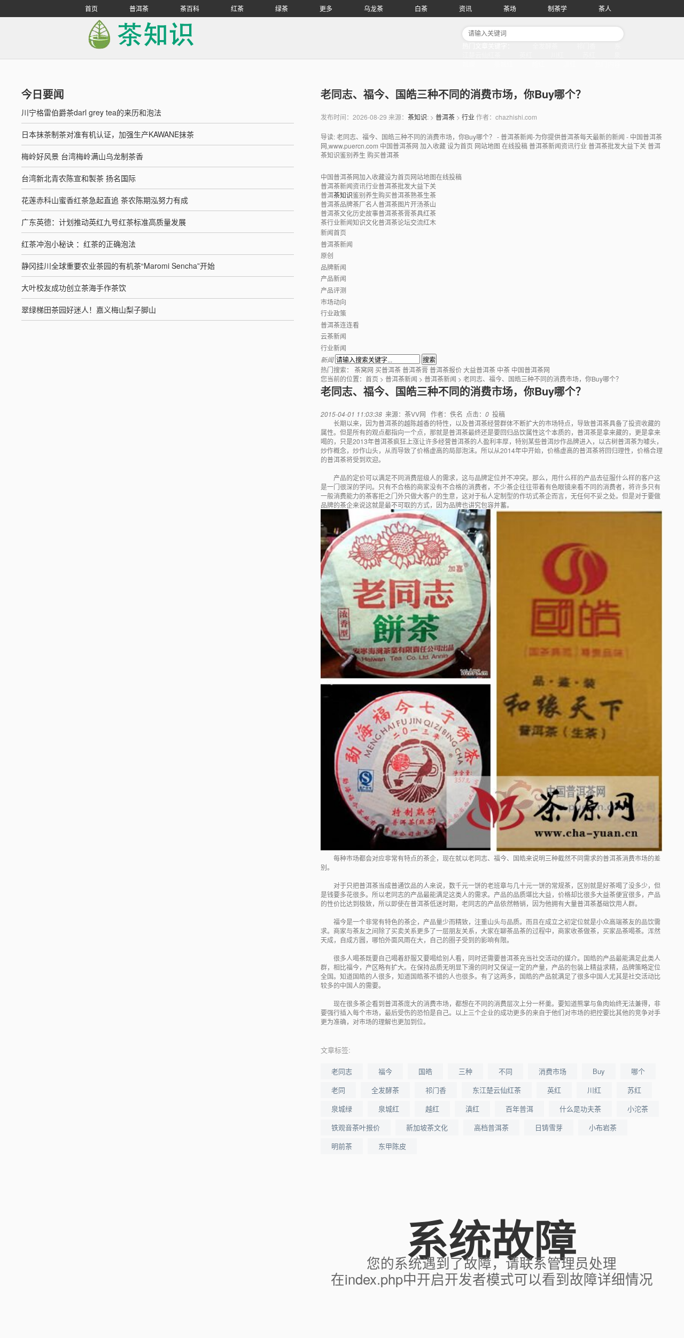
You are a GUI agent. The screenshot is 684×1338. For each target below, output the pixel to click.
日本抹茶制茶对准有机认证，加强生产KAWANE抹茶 (107, 134)
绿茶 (281, 8)
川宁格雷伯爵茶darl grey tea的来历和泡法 (91, 112)
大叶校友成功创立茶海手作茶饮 (73, 287)
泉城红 (503, 63)
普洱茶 (139, 8)
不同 (505, 1071)
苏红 (588, 54)
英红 (525, 54)
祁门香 (586, 45)
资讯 (465, 8)
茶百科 (189, 8)
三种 (465, 1071)
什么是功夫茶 (580, 1108)
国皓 (425, 1071)
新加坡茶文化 (427, 1127)
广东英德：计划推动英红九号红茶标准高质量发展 (103, 221)
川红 (557, 54)
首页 (91, 8)
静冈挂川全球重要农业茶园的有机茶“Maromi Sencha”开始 (118, 265)
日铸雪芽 (549, 1127)
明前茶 (341, 1146)
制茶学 (557, 8)
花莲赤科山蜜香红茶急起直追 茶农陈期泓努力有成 (104, 200)
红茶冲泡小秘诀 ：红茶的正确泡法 (78, 243)
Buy (599, 1071)
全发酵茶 (545, 45)
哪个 (638, 1071)
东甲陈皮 (392, 1146)
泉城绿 (341, 1108)
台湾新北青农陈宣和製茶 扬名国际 (78, 178)
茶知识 (417, 116)
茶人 (604, 8)
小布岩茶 (603, 1127)
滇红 (569, 63)
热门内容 (607, 63)
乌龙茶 (373, 8)
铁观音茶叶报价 (355, 1127)
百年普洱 (519, 1108)
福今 (385, 1071)
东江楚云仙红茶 (496, 1090)
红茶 (237, 8)
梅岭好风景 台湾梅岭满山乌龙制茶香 (82, 156)
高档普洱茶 (491, 1127)
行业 (468, 116)
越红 (538, 63)
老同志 (341, 1071)
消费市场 (552, 1071)
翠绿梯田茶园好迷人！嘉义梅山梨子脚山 (88, 309)
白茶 (421, 8)
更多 (326, 8)
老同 (338, 1090)
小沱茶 (637, 1108)
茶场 (509, 8)
